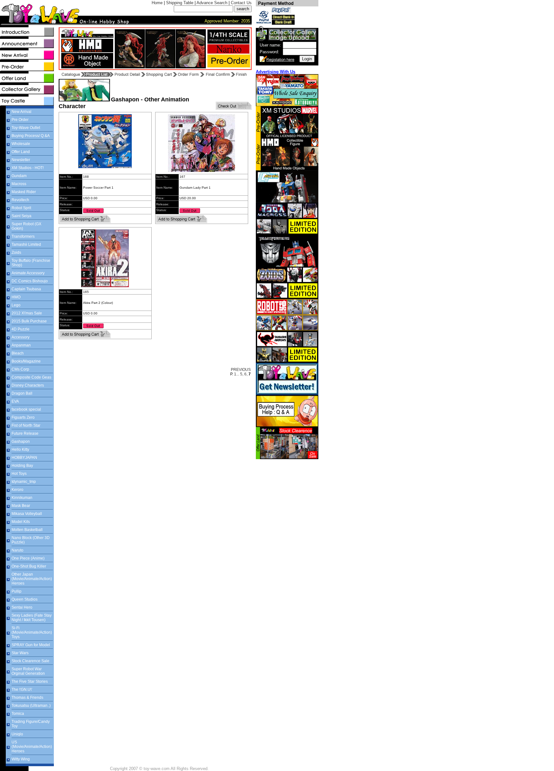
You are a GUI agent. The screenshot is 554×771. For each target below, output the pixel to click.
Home (157, 2)
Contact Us (241, 2)
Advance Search (212, 2)
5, (241, 374)
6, (246, 374)
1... (236, 374)
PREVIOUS (241, 369)
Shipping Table (179, 2)
